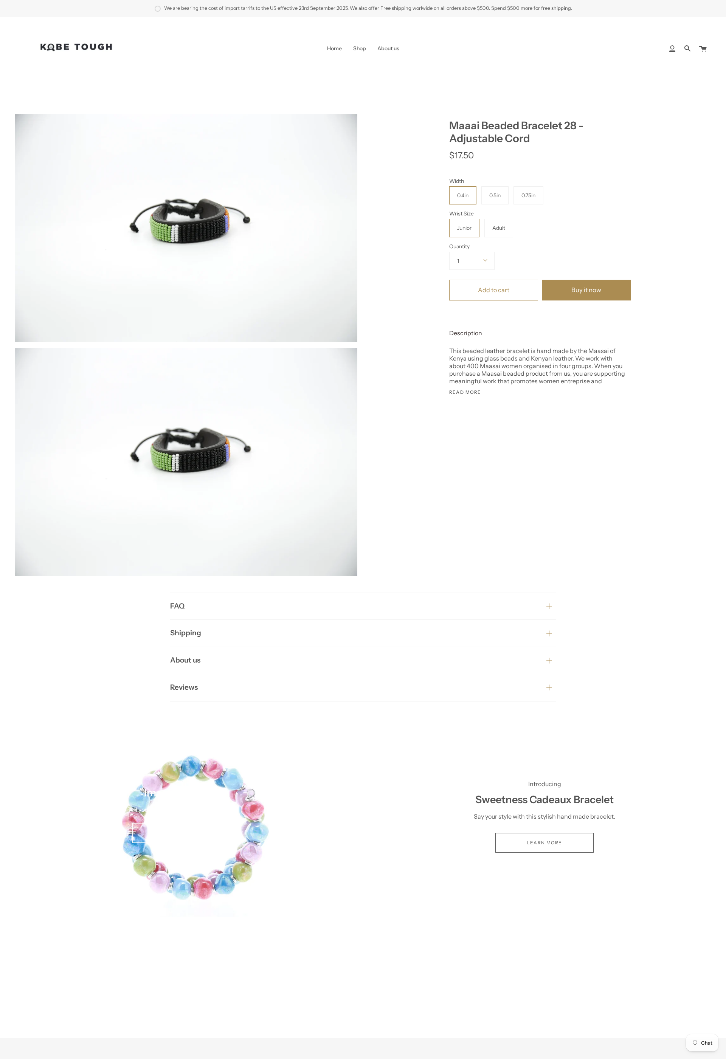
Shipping (185, 633)
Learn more (544, 842)
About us (185, 660)
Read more (465, 392)
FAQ (177, 606)
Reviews (184, 687)
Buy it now (586, 290)
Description (465, 333)
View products (181, 833)
